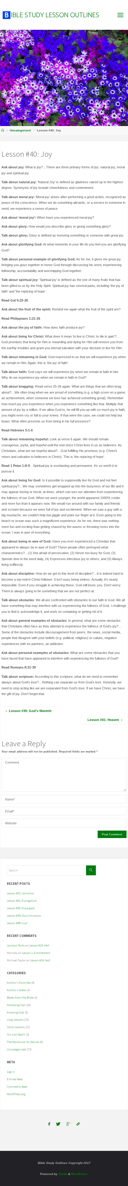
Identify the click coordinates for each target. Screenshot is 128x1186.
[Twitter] (58, 1124)
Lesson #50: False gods (21, 908)
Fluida (62, 1174)
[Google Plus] (68, 1124)
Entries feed (15, 1079)
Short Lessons (16, 1027)
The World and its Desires (23, 1042)
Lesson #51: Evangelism (22, 901)
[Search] (91, 870)
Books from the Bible (20, 997)
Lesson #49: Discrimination (24, 915)
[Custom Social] (78, 1124)
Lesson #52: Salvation (20, 893)
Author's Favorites (19, 982)
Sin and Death (16, 1034)
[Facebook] (49, 1124)
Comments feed (17, 1086)
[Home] (2, 130)
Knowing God (15, 1012)
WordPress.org (16, 1094)
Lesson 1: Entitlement (36, 953)
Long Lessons (15, 1019)
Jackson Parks (16, 945)
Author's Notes (16, 990)
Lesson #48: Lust (17, 923)
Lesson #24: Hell (39, 945)
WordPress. (79, 1174)
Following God (16, 1005)
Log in (11, 1072)
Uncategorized (20, 130)
